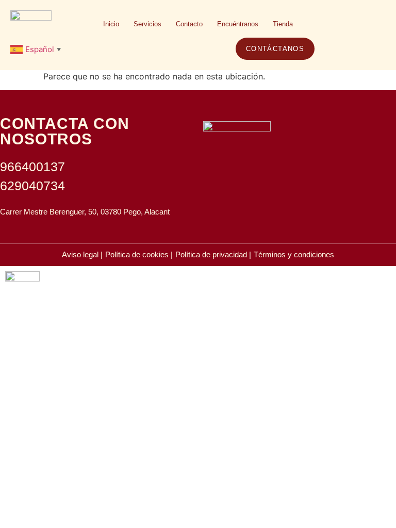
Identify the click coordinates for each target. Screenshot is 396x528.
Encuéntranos (237, 24)
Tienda (283, 24)
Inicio (111, 24)
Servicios (147, 24)
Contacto (189, 24)
